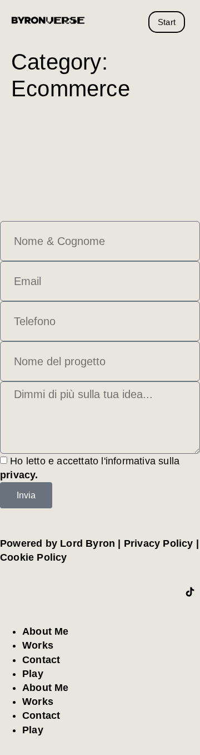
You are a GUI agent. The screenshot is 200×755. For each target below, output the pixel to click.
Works (37, 645)
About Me (45, 631)
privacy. (19, 475)
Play (32, 673)
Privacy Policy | (161, 543)
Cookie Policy (33, 557)
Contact (41, 659)
